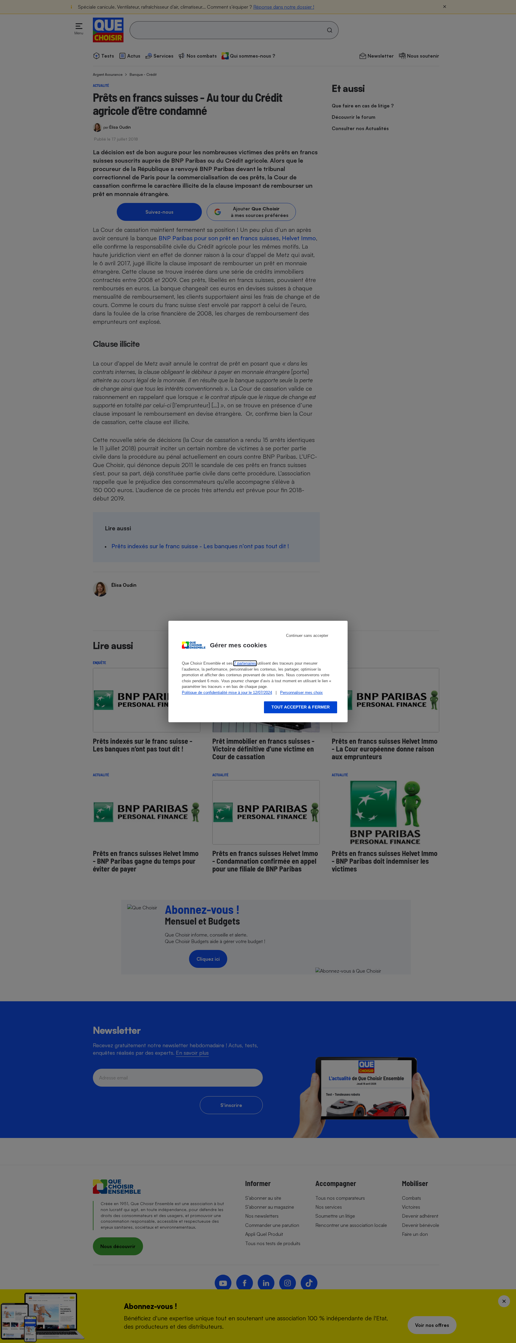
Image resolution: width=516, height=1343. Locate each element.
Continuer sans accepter (307, 635)
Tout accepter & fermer (300, 707)
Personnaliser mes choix (301, 692)
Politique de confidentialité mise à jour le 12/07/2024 (227, 692)
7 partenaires (245, 663)
